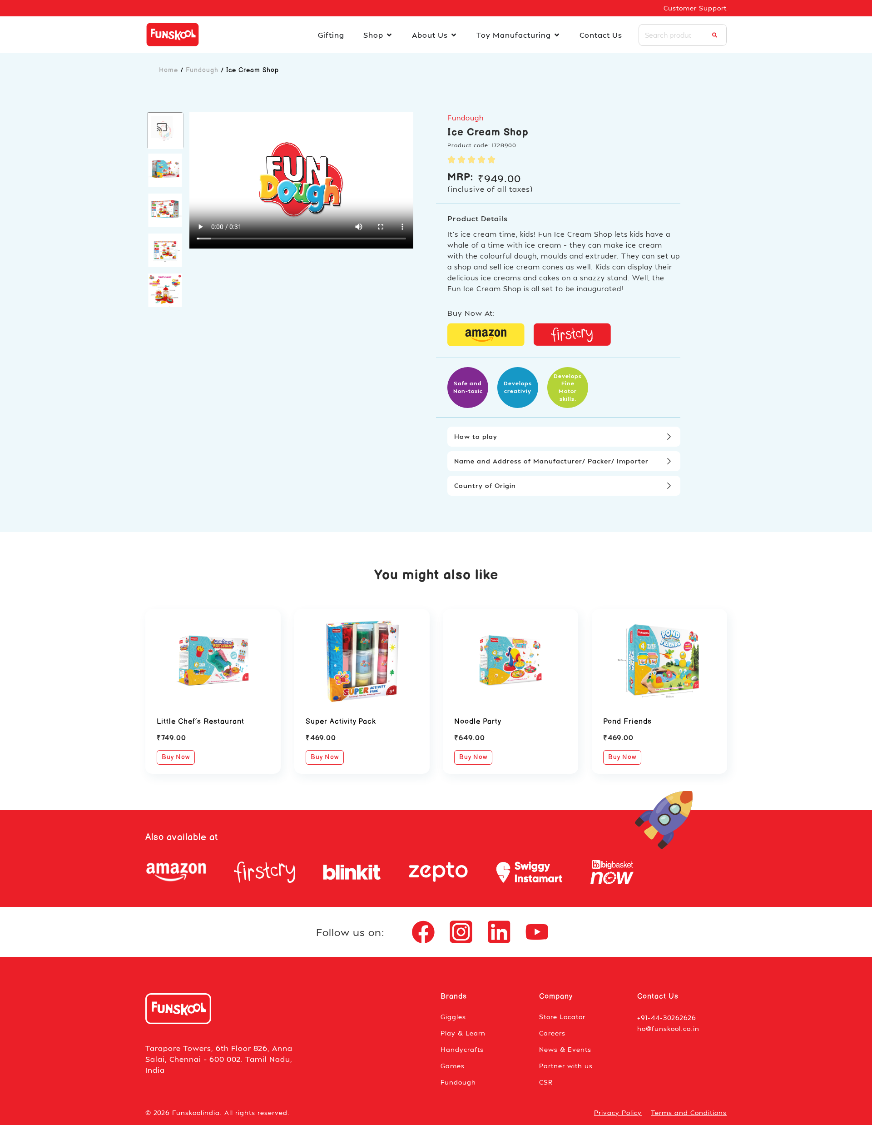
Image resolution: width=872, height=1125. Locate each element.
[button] (165, 130)
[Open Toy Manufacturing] (556, 35)
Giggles (453, 1016)
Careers (552, 1033)
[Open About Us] (453, 35)
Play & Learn (463, 1033)
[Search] (714, 35)
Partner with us (566, 1066)
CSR (546, 1082)
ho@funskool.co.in (668, 1028)
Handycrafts (462, 1049)
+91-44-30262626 (666, 1017)
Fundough (202, 70)
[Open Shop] (389, 35)
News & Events (565, 1049)
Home (168, 70)
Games (453, 1066)
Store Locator (562, 1016)
